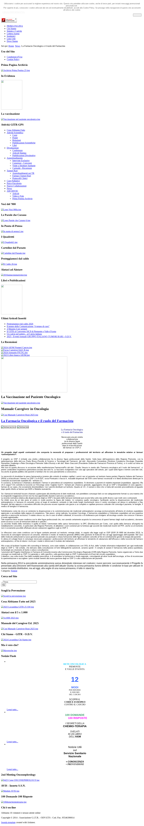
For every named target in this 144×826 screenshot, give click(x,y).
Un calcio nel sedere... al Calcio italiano (24, 334)
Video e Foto (18, 196)
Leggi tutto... (12, 709)
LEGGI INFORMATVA (14, 12)
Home (11, 46)
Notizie (14, 571)
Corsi (14, 135)
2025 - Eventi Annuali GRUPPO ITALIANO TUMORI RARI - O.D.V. (39, 336)
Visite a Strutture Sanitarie (23, 165)
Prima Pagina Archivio (22, 198)
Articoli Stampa (19, 153)
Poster (15, 138)
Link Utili (11, 38)
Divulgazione (13, 148)
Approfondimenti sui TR (23, 173)
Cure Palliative (13, 181)
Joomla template (8, 822)
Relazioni (16, 140)
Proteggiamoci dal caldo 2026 (20, 324)
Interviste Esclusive (21, 160)
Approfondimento (15, 158)
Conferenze (17, 150)
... (2, 582)
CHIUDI (137, 15)
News (17, 46)
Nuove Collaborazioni (16, 186)
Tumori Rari (12, 170)
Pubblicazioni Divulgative (23, 155)
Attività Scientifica (15, 132)
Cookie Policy (13, 59)
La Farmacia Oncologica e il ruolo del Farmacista (37, 421)
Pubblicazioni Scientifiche (23, 143)
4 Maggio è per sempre (17, 329)
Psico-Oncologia (14, 183)
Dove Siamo (12, 41)
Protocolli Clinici (19, 178)
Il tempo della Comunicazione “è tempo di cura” (28, 326)
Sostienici (11, 36)
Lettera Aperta (13, 33)
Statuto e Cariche (14, 31)
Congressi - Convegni (22, 163)
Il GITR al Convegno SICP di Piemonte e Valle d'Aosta (31, 331)
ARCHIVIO (12, 191)
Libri (14, 145)
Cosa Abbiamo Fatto (16, 130)
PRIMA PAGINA (15, 26)
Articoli (15, 193)
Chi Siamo (11, 28)
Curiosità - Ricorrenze (22, 168)
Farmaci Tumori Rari (21, 176)
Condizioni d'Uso (14, 57)
